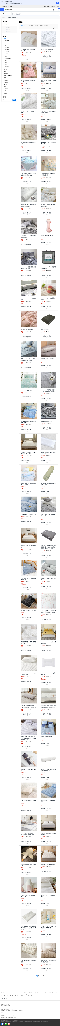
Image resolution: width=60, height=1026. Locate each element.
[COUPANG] (5, 1005)
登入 (45, 6)
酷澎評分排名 (23, 25)
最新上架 (46, 25)
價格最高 (36, 25)
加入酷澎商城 (22, 994)
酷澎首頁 (3, 17)
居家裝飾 (6, 73)
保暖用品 (6, 88)
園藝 (5, 91)
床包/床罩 (7, 49)
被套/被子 (7, 41)
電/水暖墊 (7, 67)
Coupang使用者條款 (21, 992)
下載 (57, 2)
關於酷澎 (3, 992)
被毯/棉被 (7, 47)
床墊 (6, 45)
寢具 (18, 17)
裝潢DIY (5, 86)
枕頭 (6, 56)
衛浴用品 (6, 80)
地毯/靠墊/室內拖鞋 (8, 75)
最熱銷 (41, 25)
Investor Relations (11, 992)
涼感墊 (6, 64)
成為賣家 (57, 6)
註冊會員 (48, 6)
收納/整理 (6, 69)
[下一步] (46, 976)
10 (43, 975)
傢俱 (5, 71)
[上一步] (31, 976)
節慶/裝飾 (6, 93)
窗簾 (5, 78)
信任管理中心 (38, 992)
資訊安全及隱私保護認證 (12, 994)
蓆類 (6, 62)
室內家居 (14, 17)
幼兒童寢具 (7, 54)
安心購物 (55, 992)
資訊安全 (3, 994)
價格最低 (31, 25)
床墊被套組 (7, 51)
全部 (3, 14)
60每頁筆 (53, 28)
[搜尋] (57, 14)
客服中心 (53, 6)
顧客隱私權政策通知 (47, 992)
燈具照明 (6, 82)
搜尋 (14, 99)
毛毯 (6, 60)
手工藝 (5, 84)
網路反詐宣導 (30, 994)
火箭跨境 (9, 17)
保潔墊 (6, 43)
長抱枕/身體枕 (8, 58)
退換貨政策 (30, 992)
